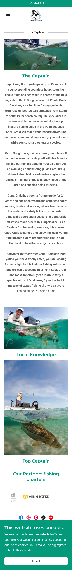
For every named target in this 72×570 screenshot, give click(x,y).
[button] (9, 15)
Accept (36, 561)
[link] (36, 15)
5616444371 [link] (36, 3)
